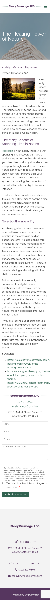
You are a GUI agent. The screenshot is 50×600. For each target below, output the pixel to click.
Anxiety (6, 67)
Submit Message (15, 494)
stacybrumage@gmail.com (25, 406)
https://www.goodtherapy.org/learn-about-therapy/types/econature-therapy (28, 375)
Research (7, 150)
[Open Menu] (45, 6)
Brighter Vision (32, 594)
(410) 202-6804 (25, 402)
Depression (31, 67)
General (17, 67)
